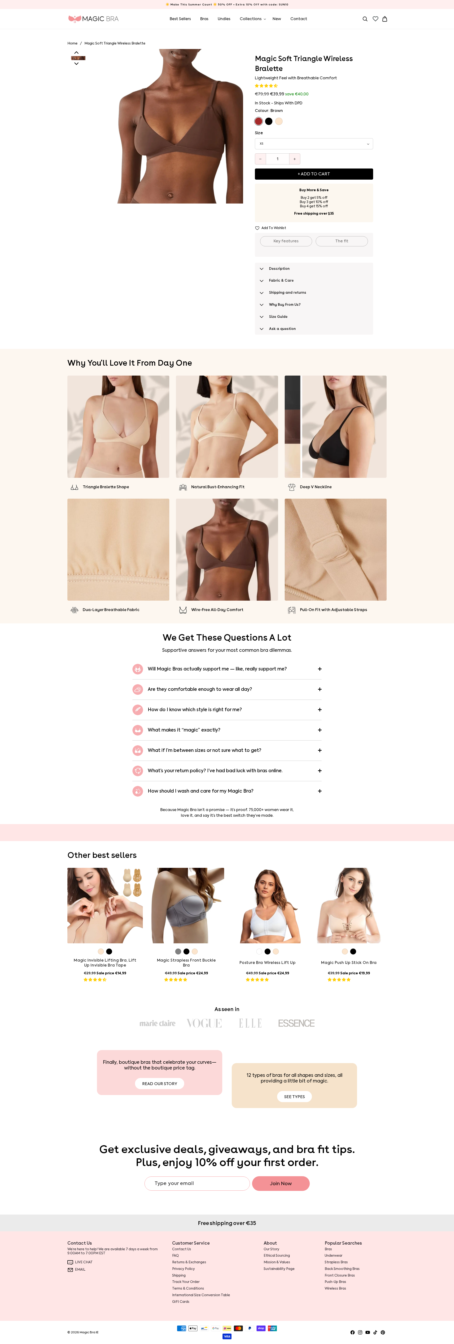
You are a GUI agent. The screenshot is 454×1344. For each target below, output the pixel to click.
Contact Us (181, 1249)
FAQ (175, 1256)
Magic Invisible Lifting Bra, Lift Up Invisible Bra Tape (105, 963)
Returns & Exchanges (189, 1262)
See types (294, 1096)
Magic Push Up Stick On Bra (349, 962)
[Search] (365, 19)
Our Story (271, 1249)
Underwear (333, 1256)
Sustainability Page (279, 1269)
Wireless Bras (335, 1288)
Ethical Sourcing (277, 1256)
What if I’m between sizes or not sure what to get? (204, 750)
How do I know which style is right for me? (195, 710)
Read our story (159, 1083)
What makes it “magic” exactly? (184, 730)
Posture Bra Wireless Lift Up (268, 962)
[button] (267, 85)
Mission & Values (277, 1262)
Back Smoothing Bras (342, 1269)
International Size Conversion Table (201, 1295)
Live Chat (84, 1262)
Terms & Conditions (188, 1288)
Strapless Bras (336, 1262)
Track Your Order (186, 1282)
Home (72, 43)
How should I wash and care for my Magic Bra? (200, 791)
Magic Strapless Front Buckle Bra (186, 963)
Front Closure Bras (340, 1275)
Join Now (281, 1183)
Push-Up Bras (335, 1282)
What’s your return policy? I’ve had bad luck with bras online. (215, 771)
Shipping (179, 1275)
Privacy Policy (183, 1269)
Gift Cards (180, 1302)
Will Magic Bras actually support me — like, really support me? (217, 669)
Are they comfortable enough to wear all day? (200, 689)
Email (80, 1270)
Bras (328, 1249)
